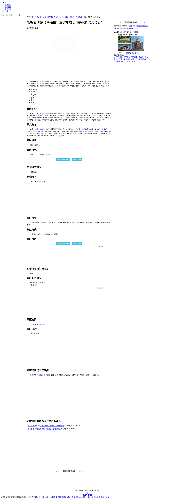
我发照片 (136, 32)
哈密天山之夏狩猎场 (123, 59)
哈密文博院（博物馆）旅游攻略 (71, 17)
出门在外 (31, 426)
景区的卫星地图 (77, 159)
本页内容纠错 (87, 495)
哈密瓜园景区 (130, 61)
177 (125, 32)
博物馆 (42, 113)
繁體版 (101, 497)
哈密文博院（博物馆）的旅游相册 (52, 426)
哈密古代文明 (102, 129)
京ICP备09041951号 (64, 497)
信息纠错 (100, 246)
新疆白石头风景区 (137, 59)
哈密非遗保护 (128, 28)
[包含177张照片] (131, 43)
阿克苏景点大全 (53, 17)
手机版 (106, 497)
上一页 (58, 471)
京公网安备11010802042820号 (82, 497)
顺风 (29, 429)
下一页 (80, 471)
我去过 (135, 53)
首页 (6, 2)
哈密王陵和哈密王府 (121, 57)
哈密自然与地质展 (34, 131)
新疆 (44, 17)
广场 (6, 11)
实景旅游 (8, 7)
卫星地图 (8, 9)
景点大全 (8, 5)
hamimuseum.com (39, 324)
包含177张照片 (123, 52)
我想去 (128, 53)
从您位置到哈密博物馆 (63, 159)
